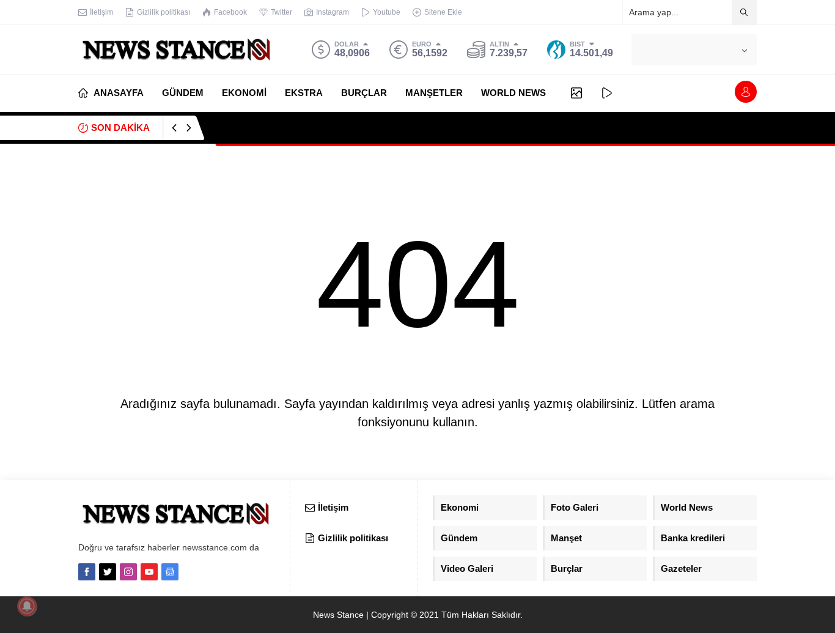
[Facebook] (86, 571)
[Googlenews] (169, 571)
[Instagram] (128, 571)
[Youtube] (149, 571)
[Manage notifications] (27, 606)
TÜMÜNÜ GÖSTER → (717, 127)
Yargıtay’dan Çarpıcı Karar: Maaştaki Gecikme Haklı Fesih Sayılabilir (353, 127)
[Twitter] (107, 571)
